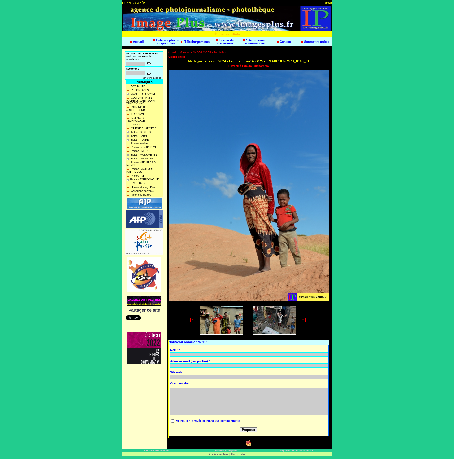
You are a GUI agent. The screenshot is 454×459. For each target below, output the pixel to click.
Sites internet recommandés (255, 41)
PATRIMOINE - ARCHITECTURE (137, 108)
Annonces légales (140, 194)
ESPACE (135, 124)
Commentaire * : (181, 383)
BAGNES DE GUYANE (143, 94)
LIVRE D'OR (137, 183)
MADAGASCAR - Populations (210, 52)
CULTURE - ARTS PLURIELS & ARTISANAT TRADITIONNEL (141, 100)
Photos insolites (139, 143)
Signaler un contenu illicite (296, 450)
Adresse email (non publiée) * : (190, 361)
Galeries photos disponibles (167, 41)
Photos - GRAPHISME (143, 147)
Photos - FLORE (139, 139)
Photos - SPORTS (140, 132)
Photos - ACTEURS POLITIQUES (139, 170)
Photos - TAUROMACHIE (144, 179)
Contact (285, 42)
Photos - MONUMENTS (143, 154)
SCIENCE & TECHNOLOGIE (135, 119)
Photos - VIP (137, 175)
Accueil (138, 42)
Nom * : (175, 350)
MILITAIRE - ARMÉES (143, 128)
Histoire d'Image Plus (142, 187)
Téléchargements (196, 42)
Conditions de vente (142, 191)
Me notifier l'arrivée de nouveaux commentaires (208, 421)
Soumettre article (316, 42)
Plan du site (238, 454)
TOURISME (137, 113)
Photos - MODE (139, 151)
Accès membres (219, 454)
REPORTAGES (139, 90)
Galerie (184, 52)
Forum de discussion (225, 41)
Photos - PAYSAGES (141, 158)
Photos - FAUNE (139, 135)
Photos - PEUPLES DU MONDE (141, 164)
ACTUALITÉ (137, 86)
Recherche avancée (152, 77)
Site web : (176, 372)
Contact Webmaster (156, 450)
